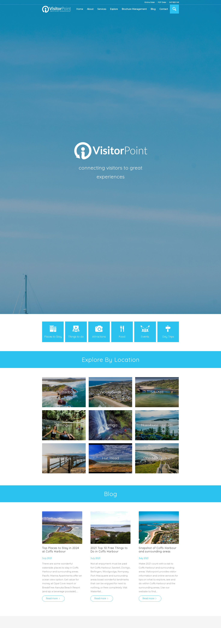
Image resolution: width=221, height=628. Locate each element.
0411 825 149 (174, 2)
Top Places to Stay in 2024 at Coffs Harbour (60, 549)
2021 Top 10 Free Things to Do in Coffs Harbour (109, 549)
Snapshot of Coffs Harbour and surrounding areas (157, 549)
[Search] (174, 9)
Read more (52, 598)
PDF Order (162, 2)
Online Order (149, 2)
